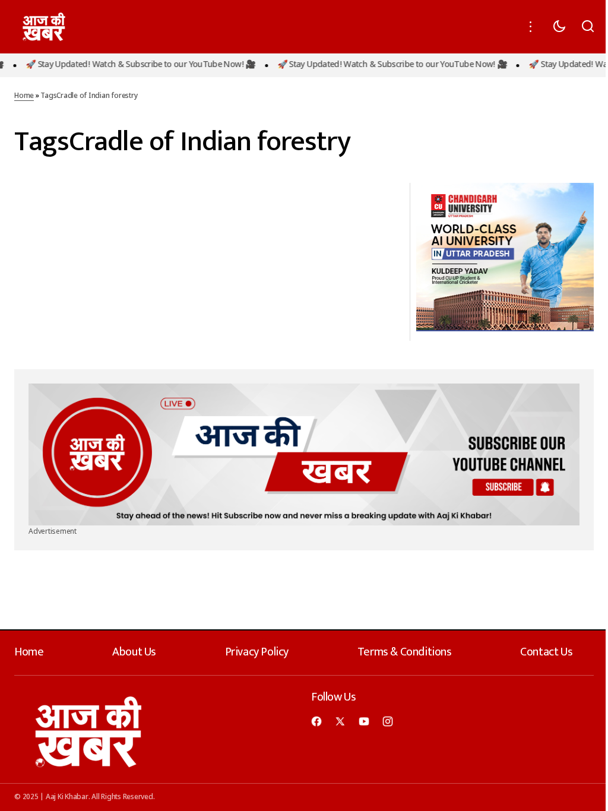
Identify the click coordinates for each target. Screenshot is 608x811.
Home (24, 96)
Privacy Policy (257, 652)
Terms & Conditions (404, 652)
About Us (134, 652)
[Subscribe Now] (304, 454)
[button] (531, 26)
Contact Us (546, 652)
